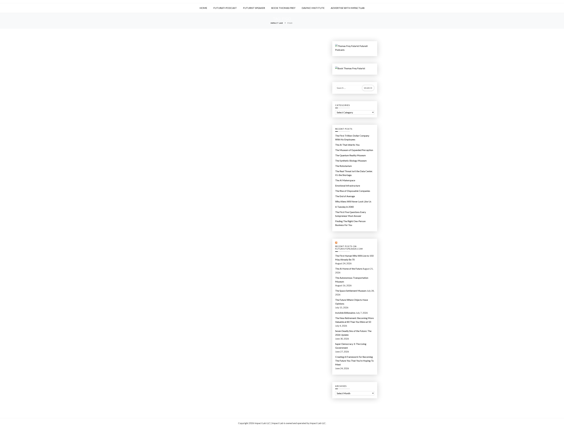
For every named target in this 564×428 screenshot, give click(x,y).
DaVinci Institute (313, 7)
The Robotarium (343, 165)
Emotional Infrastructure (347, 185)
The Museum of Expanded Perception (354, 150)
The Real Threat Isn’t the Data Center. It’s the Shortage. (354, 173)
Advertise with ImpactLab (348, 7)
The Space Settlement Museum (350, 290)
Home (203, 7)
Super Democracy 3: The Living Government (350, 345)
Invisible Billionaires (345, 312)
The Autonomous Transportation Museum (351, 279)
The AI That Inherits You (347, 144)
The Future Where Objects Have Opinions (351, 301)
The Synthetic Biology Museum (351, 160)
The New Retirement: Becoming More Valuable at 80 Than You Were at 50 (354, 320)
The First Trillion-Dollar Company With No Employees (352, 137)
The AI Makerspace (345, 180)
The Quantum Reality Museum (350, 155)
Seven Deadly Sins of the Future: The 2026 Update (353, 333)
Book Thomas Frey (283, 7)
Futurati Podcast (225, 7)
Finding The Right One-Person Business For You (350, 223)
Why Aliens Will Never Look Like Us (353, 201)
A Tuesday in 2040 (344, 206)
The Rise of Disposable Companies (352, 190)
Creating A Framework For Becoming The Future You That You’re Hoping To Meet (354, 360)
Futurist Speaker (254, 7)
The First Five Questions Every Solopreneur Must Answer (350, 214)
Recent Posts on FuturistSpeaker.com (349, 247)
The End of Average (345, 196)
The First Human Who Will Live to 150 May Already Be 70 (354, 257)
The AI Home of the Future (348, 268)
